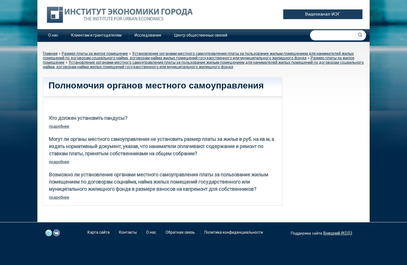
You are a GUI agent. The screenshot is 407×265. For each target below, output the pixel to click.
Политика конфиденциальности (233, 232)
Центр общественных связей (200, 35)
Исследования (148, 35)
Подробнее (59, 126)
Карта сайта (98, 232)
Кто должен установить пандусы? (88, 118)
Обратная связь (180, 232)
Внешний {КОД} (337, 233)
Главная (50, 53)
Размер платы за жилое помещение (95, 53)
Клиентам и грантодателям (96, 35)
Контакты (128, 232)
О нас (53, 35)
